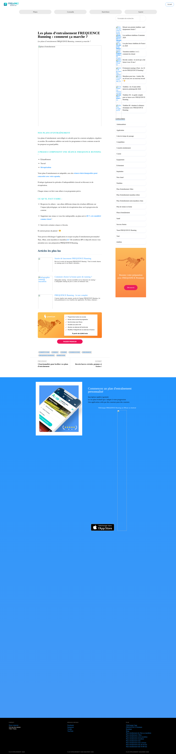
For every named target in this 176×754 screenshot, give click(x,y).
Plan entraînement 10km (134, 735)
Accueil (169, 4)
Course (119, 154)
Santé (118, 218)
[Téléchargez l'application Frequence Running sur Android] (128, 530)
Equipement (120, 160)
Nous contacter (13, 725)
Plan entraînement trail (133, 741)
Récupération (46, 167)
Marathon (61, 355)
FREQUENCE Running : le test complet (71, 295)
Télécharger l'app (131, 725)
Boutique (129, 729)
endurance (87, 352)
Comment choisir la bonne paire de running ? (73, 277)
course (64, 352)
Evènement (120, 165)
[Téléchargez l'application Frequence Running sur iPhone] (101, 530)
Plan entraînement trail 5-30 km (136, 743)
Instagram (70, 727)
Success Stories (121, 224)
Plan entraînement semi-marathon (136, 737)
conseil (55, 352)
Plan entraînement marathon (135, 739)
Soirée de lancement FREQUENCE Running (73, 258)
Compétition (120, 142)
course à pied (74, 352)
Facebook (70, 725)
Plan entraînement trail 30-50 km (136, 745)
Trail (118, 236)
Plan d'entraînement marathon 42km (128, 195)
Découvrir (130, 288)
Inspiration (120, 171)
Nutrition (119, 183)
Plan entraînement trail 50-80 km (136, 746)
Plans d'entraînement (123, 212)
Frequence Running (46, 355)
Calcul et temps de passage (125, 136)
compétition (44, 352)
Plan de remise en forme (124, 207)
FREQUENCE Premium (134, 727)
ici (68, 239)
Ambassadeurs (121, 124)
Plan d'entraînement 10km (125, 189)
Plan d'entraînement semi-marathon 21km (130, 201)
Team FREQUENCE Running (126, 230)
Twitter (69, 729)
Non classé (120, 177)
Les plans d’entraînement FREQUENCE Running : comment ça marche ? (69, 35)
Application (120, 130)
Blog (127, 731)
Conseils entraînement (124, 148)
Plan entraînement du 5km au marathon (138, 733)
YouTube (70, 731)
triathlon (119, 242)
